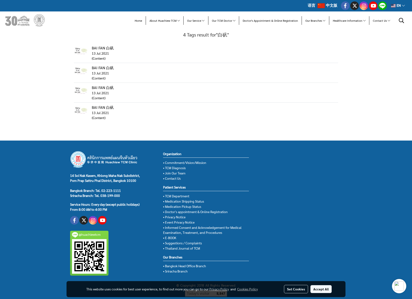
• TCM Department (176, 196)
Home (138, 20)
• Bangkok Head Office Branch (184, 266)
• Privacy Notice (174, 217)
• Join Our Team (174, 173)
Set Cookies (296, 289)
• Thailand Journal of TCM (181, 248)
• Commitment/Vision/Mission (184, 162)
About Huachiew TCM (163, 20)
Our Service (194, 20)
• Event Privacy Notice (179, 222)
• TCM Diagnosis (174, 168)
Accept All (321, 289)
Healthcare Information (348, 20)
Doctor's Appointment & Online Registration (270, 20)
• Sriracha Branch (175, 271)
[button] (401, 20)
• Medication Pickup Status (182, 206)
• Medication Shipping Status (183, 201)
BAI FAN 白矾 (103, 47)
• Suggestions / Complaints (182, 243)
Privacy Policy (219, 289)
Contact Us (380, 20)
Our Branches (314, 20)
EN (399, 5)
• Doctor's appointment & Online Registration (195, 212)
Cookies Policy (247, 289)
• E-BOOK (169, 238)
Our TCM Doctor (222, 20)
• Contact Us (172, 178)
